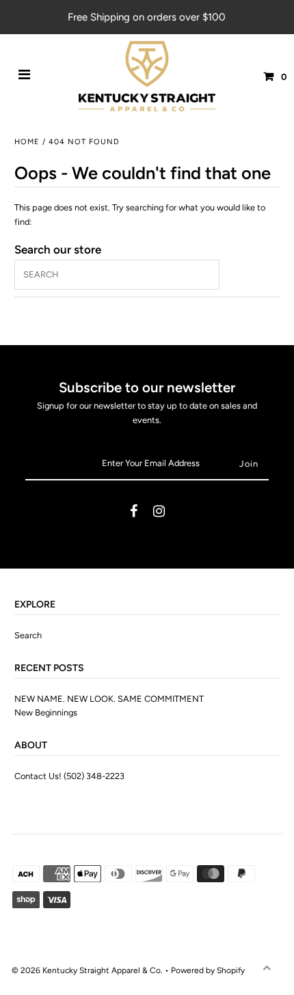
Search (28, 635)
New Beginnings (45, 712)
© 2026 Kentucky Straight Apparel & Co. (87, 970)
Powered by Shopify (208, 970)
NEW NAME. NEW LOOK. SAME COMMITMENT (109, 699)
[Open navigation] (24, 77)
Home (27, 141)
